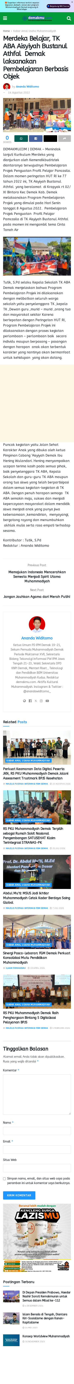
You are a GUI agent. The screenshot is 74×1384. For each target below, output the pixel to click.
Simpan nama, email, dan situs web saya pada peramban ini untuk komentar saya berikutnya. (38, 1181)
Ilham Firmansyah (16, 968)
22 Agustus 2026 (61, 784)
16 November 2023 (34, 1341)
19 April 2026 (37, 968)
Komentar (11, 1070)
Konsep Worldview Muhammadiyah (46, 1336)
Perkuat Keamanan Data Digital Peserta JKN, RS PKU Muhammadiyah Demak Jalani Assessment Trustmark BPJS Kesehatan (35, 773)
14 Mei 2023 (30, 1328)
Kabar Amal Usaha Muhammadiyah (34, 31)
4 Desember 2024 (33, 1306)
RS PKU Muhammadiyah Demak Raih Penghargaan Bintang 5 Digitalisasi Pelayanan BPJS (30, 1017)
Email (8, 1141)
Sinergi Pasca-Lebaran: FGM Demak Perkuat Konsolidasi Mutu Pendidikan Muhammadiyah (36, 957)
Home (6, 31)
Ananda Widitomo (27, 86)
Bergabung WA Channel (60, 6)
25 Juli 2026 (58, 848)
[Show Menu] (5, 18)
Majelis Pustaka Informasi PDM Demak (27, 784)
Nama (8, 1122)
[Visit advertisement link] (37, 1238)
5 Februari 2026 (61, 1028)
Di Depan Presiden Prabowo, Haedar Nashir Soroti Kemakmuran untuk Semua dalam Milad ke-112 (47, 1296)
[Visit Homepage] (37, 18)
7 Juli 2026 (58, 908)
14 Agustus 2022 (19, 92)
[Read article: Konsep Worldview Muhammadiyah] (11, 1340)
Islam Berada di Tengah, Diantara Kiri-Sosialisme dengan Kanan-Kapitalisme (45, 1318)
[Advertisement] (37, 403)
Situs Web (10, 1160)
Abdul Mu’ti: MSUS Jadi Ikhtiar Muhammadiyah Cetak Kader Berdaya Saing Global (36, 897)
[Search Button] (69, 18)
